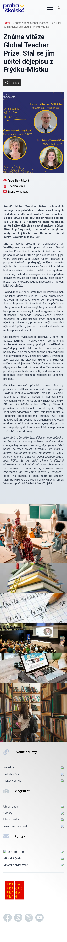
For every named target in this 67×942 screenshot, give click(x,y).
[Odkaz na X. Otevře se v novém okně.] (29, 918)
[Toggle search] (59, 7)
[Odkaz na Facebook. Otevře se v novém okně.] (7, 918)
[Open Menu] (50, 8)
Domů (7, 23)
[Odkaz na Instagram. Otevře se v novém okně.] (18, 918)
